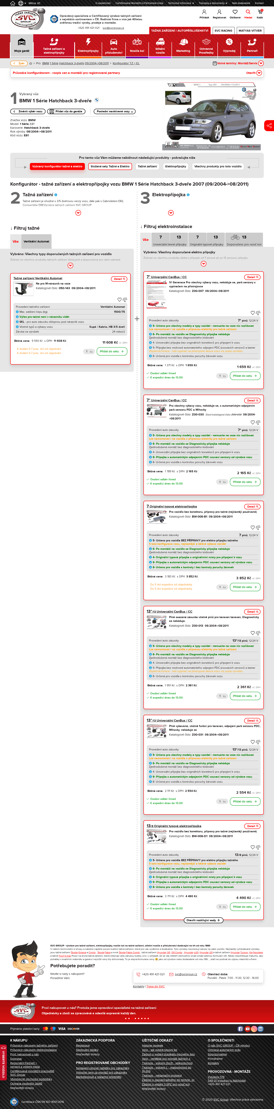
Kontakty (138, 986)
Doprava (16, 1059)
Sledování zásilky (87, 1050)
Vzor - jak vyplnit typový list (159, 1050)
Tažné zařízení (147, 166)
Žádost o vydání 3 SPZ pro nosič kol (166, 1084)
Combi (92, 952)
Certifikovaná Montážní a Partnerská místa (139, 3)
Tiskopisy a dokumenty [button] (211, 3)
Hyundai (161, 952)
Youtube (248, 1029)
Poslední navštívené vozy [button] (113, 111)
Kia (251, 952)
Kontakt (259, 3)
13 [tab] (179, 237)
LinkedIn (260, 1029)
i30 (168, 952)
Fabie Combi (133, 952)
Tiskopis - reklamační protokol (162, 1075)
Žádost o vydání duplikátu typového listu (168, 1054)
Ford (61, 955)
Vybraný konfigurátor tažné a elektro (57, 166)
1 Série (54, 63)
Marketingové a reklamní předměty (98, 1077)
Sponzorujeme (217, 1054)
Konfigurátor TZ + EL (126, 63)
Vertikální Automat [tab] (36, 241)
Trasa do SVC (155, 986)
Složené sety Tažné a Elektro (110, 166)
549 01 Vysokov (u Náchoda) (227, 1080)
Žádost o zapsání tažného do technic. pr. (168, 1080)
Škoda (74, 952)
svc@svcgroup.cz (186, 974)
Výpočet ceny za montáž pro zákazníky (101, 1072)
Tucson (244, 952)
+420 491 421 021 (153, 974)
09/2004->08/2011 (97, 63)
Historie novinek (152, 1045)
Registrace (83, 1045)
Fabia (108, 952)
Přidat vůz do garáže (69, 111)
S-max (67, 955)
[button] (21, 46)
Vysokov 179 (216, 1077)
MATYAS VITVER (250, 31)
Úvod (30, 63)
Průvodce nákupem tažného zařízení (34, 1045)
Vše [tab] (16, 241)
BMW (45, 63)
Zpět (21, 63)
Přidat (109, 351)
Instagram (254, 1029)
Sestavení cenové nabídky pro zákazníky (102, 1068)
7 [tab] (160, 237)
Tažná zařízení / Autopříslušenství (179, 31)
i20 (211, 952)
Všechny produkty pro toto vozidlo (218, 166)
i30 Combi (176, 952)
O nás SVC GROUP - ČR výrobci (229, 1045)
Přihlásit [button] (204, 17)
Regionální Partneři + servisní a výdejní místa (25, 1065)
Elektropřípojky (175, 166)
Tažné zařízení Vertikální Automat (37, 278)
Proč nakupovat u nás (24, 1054)
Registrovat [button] (219, 17)
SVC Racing (223, 31)
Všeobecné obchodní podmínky (31, 1079)
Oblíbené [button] (235, 17)
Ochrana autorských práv (224, 1050)
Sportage (258, 952)
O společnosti (103, 3)
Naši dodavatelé (241, 3)
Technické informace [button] (179, 3)
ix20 (196, 952)
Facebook (240, 1029)
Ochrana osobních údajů (26, 1083)
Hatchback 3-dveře (71, 63)
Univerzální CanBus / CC (167, 277)
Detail (118, 279)
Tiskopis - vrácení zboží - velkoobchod (167, 1063)
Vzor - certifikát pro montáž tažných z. (166, 1059)
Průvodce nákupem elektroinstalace (33, 1050)
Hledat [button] (248, 17)
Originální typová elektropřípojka (172, 507)
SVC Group (220, 1099)
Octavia (82, 952)
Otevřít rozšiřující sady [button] (201, 920)
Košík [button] (260, 14)
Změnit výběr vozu (30, 111)
